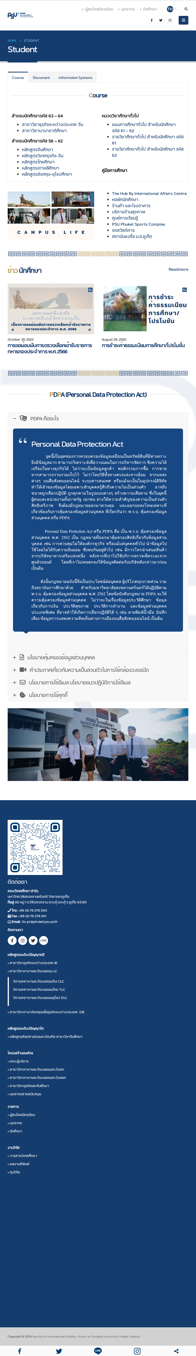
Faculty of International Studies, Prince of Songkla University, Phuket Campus (86, 1336)
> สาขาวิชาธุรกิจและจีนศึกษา (28, 1085)
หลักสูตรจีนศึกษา (37, 150)
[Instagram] (170, 20)
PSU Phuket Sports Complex (138, 224)
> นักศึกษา (15, 1131)
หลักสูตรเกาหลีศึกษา (40, 168)
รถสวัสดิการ (123, 230)
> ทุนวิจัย (14, 1172)
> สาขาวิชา (32, 962)
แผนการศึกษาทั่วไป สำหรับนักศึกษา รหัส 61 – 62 (144, 127)
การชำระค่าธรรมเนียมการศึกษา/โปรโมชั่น (143, 345)
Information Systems (75, 77)
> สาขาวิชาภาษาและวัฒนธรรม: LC (32, 971)
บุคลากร (128, 9)
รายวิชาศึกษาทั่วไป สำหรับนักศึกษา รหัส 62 (148, 152)
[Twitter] (161, 20)
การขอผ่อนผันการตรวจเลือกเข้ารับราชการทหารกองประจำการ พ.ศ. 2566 (50, 348)
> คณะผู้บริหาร (18, 1061)
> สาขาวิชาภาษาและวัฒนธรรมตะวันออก (37, 1077)
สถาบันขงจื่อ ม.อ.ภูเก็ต (132, 236)
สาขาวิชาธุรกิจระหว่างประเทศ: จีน (52, 124)
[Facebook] (151, 20)
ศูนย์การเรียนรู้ (125, 218)
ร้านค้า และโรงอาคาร (131, 206)
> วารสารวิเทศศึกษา (22, 1155)
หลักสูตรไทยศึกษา (38, 162)
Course (18, 77)
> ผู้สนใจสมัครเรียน (21, 1114)
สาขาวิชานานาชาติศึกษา (44, 131)
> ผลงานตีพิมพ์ (18, 1163)
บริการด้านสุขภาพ (128, 212)
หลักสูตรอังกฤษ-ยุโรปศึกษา (47, 174)
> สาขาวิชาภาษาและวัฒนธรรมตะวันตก (36, 1069)
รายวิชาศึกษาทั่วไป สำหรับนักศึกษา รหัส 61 (148, 140)
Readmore (178, 269)
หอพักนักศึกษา (125, 199)
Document (41, 77)
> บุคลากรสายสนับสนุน (24, 1094)
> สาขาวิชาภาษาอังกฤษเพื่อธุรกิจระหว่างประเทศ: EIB (46, 1012)
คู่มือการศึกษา (114, 170)
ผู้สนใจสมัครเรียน (99, 9)
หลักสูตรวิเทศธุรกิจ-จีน (42, 156)
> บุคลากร (15, 1122)
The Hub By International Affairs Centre (149, 193)
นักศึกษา (150, 9)
